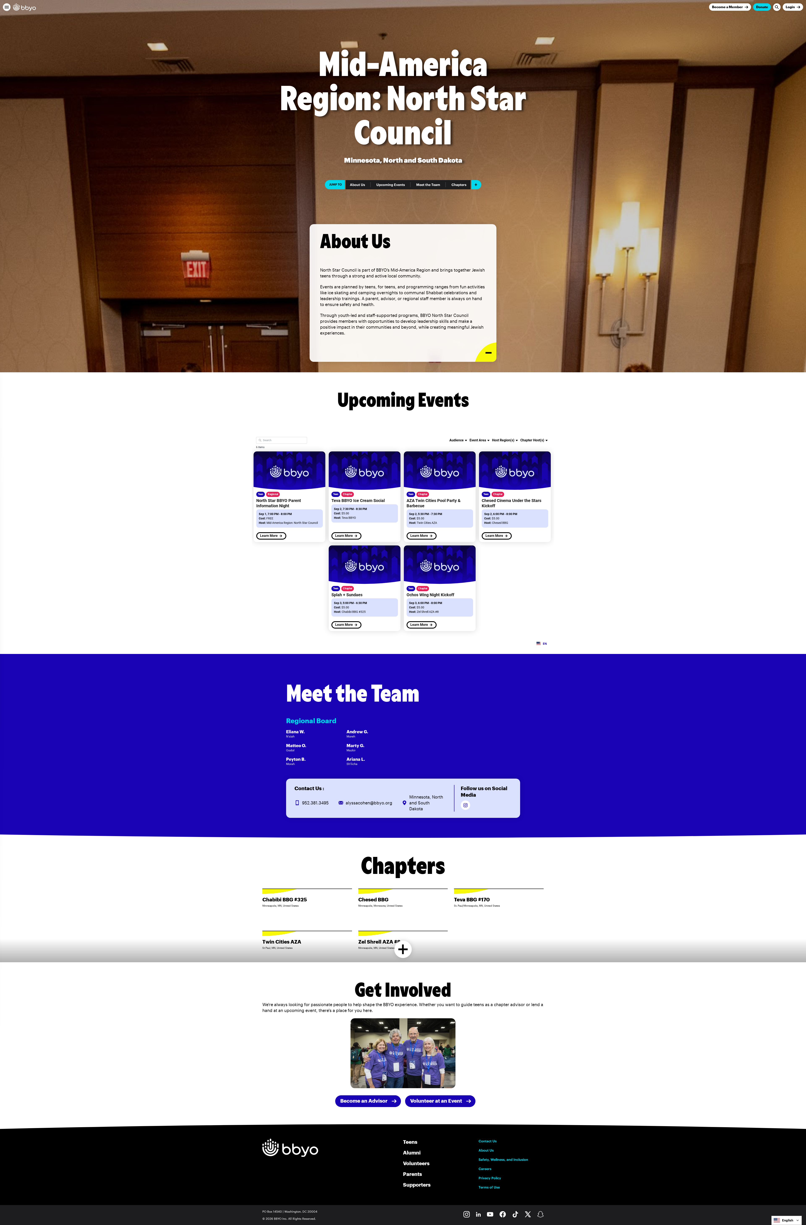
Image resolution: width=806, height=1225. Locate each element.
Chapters (458, 185)
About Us (357, 185)
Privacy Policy (490, 1178)
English (787, 1220)
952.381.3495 (315, 802)
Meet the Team (428, 185)
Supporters (416, 1185)
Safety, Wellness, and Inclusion (503, 1159)
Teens (410, 1142)
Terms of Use (489, 1187)
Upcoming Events (390, 185)
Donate (762, 7)
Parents (412, 1174)
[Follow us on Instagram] (465, 805)
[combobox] (786, 1220)
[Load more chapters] (403, 949)
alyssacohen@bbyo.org (369, 802)
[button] (6, 7)
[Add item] (476, 184)
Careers (485, 1169)
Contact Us (488, 1141)
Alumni (412, 1152)
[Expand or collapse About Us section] (485, 352)
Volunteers (416, 1163)
